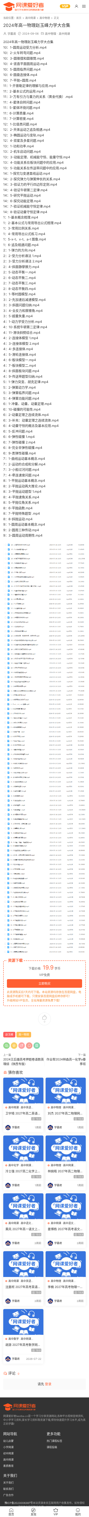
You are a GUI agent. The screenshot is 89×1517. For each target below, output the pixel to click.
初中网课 (8, 1453)
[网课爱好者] (23, 6)
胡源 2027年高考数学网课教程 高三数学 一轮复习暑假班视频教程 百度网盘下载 (23, 1345)
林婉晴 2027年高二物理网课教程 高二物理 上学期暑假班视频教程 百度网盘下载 (65, 1171)
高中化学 (13, 1165)
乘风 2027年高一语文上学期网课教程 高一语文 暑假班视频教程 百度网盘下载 (23, 1229)
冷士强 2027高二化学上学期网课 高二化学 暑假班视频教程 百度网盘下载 (23, 1171)
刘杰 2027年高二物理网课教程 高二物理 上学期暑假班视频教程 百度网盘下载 (65, 1113)
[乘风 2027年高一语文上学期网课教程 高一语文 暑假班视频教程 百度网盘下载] (23, 1206)
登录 (48, 1384)
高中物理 (50, 33)
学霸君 (12, 33)
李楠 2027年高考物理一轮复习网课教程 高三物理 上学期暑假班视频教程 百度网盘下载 (65, 1287)
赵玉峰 (9, 1034)
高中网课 (64, 33)
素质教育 (8, 1466)
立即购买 (44, 983)
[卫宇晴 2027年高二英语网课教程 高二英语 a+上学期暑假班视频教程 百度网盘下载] (23, 1090)
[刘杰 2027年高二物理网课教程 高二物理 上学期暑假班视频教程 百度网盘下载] (66, 1090)
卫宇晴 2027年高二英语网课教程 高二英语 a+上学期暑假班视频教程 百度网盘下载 (23, 1113)
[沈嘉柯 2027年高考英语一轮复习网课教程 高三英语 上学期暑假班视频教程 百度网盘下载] (23, 1264)
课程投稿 (52, 1447)
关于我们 (8, 1482)
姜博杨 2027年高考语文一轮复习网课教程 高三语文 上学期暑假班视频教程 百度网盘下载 (65, 1229)
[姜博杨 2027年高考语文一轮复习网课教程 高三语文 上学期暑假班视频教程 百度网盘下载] (66, 1206)
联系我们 (8, 1489)
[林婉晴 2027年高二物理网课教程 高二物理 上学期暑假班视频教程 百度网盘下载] (66, 1148)
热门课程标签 (54, 1441)
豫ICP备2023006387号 (19, 1503)
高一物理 (24, 1034)
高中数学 (13, 1338)
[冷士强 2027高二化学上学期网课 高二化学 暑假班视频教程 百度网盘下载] (23, 1148)
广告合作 (8, 1495)
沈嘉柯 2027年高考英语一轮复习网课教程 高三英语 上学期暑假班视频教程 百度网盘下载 (23, 1287)
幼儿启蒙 (8, 1441)
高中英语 (26, 1107)
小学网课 (8, 1447)
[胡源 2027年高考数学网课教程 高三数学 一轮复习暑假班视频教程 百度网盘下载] (23, 1322)
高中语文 (26, 1223)
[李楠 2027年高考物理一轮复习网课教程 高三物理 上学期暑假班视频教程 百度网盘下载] (66, 1264)
